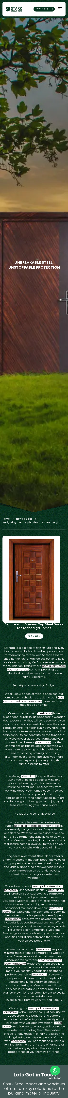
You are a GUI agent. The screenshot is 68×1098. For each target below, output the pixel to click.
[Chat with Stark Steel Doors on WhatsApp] (55, 1070)
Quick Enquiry (42, 9)
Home (6, 519)
